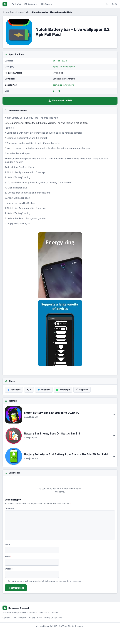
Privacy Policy (35, 617)
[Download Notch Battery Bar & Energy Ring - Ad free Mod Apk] (60, 333)
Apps (47, 4)
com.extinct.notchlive (63, 85)
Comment (10, 508)
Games (31, 4)
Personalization (23, 12)
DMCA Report (19, 617)
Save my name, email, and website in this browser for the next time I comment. (45, 581)
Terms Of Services (53, 617)
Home (18, 4)
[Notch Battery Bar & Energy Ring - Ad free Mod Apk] (60, 265)
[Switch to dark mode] (115, 4)
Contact (6, 617)
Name (8, 544)
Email (8, 556)
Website (8, 569)
